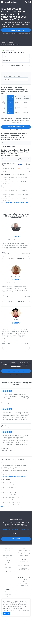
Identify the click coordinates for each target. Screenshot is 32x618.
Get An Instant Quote (16, 126)
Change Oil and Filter (9, 146)
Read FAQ (16, 534)
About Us (8, 550)
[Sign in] (29, 2)
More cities (5, 506)
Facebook (8, 592)
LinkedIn (8, 594)
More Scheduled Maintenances (14, 202)
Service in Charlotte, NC (9, 487)
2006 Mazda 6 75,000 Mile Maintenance (14, 465)
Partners (8, 571)
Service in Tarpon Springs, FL (11, 497)
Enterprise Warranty (24, 553)
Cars (8, 562)
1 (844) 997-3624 (8, 529)
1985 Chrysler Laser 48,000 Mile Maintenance (16, 463)
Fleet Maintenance (8, 555)
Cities (8, 560)
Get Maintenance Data (16, 65)
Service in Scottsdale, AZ (10, 492)
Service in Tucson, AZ (9, 485)
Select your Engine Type (12, 76)
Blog (8, 574)
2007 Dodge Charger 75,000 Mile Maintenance (16, 468)
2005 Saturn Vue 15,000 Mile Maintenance (15, 470)
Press (8, 553)
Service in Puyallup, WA (9, 490)
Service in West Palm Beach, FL (12, 502)
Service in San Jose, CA (9, 495)
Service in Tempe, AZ (9, 482)
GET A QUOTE (16, 539)
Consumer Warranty (24, 550)
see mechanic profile (16, 258)
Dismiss (6, 613)
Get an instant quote (16, 30)
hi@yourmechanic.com (21, 529)
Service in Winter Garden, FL (11, 505)
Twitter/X (8, 596)
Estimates (8, 565)
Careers (8, 557)
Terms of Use (24, 561)
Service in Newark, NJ (9, 500)
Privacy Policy (24, 555)
